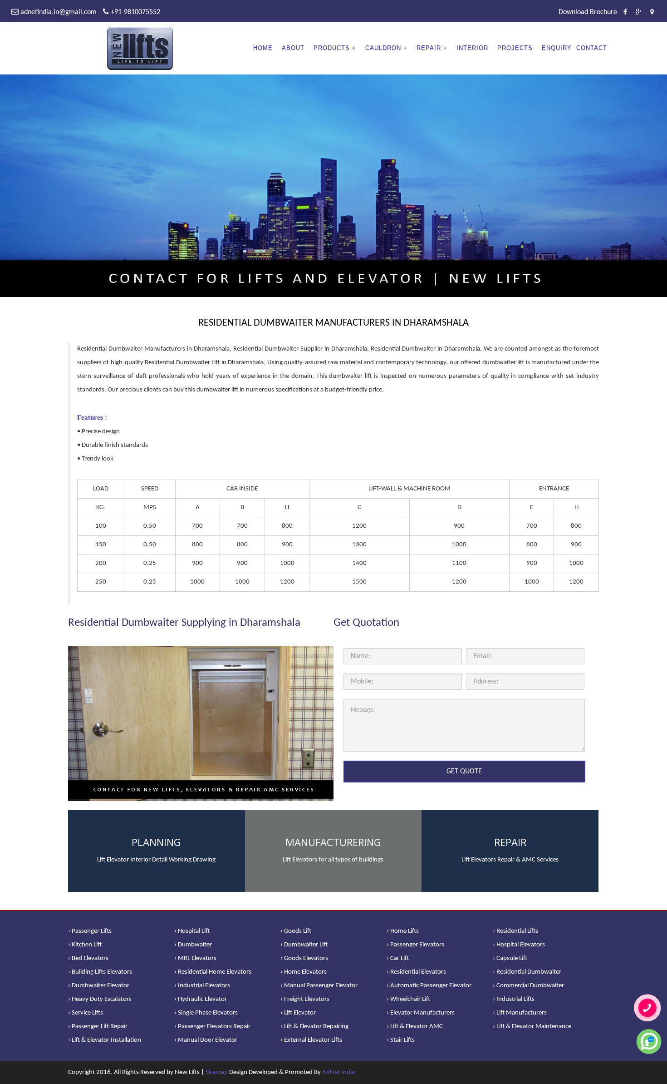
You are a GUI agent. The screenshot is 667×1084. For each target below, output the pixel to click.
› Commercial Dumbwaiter (528, 985)
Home (263, 48)
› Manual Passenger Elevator (319, 985)
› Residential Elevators (416, 972)
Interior (472, 48)
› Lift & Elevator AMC (415, 1026)
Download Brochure (588, 12)
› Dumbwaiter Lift (304, 944)
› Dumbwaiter (193, 944)
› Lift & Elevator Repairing (314, 1026)
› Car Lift (398, 958)
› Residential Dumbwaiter (527, 972)
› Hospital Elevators (519, 944)
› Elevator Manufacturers (421, 1013)
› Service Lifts (85, 1013)
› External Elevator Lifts (311, 1040)
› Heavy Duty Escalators (100, 999)
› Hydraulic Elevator (200, 999)
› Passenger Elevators (415, 944)
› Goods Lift (295, 931)
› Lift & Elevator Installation (104, 1040)
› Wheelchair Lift (408, 999)
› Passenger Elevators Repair (212, 1026)
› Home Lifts (403, 931)
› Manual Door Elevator (205, 1040)
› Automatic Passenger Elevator (429, 985)
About (293, 48)
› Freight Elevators (304, 999)
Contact (591, 48)
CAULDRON (383, 48)
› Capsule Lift (510, 958)
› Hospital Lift (192, 931)
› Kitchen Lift (85, 944)
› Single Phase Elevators (206, 1013)
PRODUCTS (332, 48)
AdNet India (338, 1072)
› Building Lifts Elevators (100, 972)
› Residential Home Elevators (212, 972)
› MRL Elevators (195, 958)
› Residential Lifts (515, 931)
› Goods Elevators (304, 958)
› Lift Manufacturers (520, 1013)
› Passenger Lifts (90, 931)
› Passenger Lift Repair (98, 1026)
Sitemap (217, 1072)
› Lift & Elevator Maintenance (532, 1026)
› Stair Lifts (401, 1040)
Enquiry (557, 48)
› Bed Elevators (88, 958)
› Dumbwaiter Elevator (98, 985)
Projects (515, 48)
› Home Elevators (303, 972)
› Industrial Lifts (514, 999)
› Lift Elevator (298, 1013)
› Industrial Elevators (202, 985)
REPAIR (429, 48)
